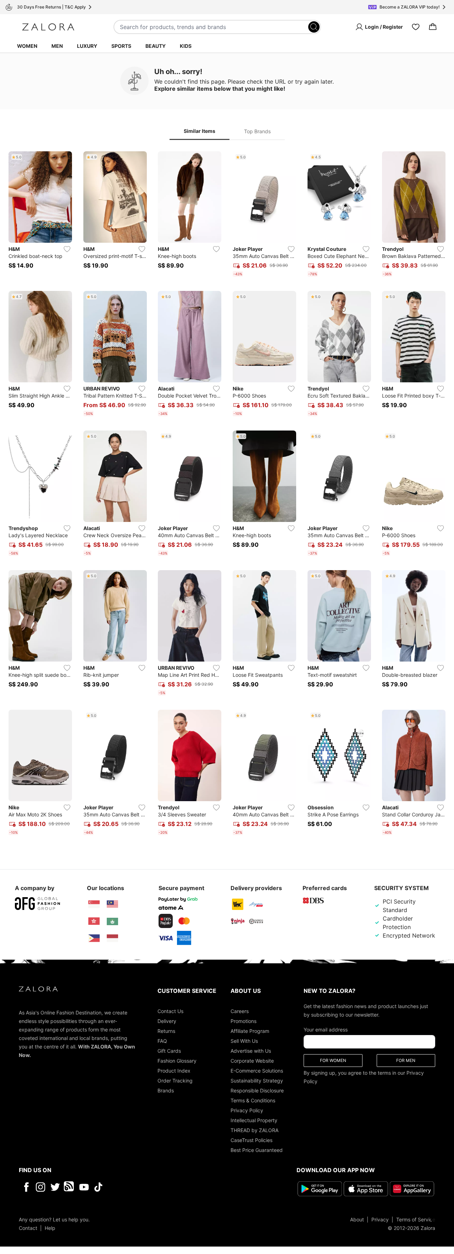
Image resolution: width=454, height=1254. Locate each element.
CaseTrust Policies (251, 1140)
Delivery (166, 1021)
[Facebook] (26, 1187)
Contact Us (170, 1011)
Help (50, 1228)
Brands (165, 1090)
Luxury (87, 46)
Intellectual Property (254, 1120)
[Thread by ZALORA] (69, 1187)
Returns (166, 1031)
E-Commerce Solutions (257, 1071)
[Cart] (432, 27)
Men (57, 46)
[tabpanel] (227, 494)
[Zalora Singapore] (94, 904)
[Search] (314, 27)
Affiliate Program (250, 1031)
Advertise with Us (251, 1051)
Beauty (155, 46)
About (357, 1219)
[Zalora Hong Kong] (94, 921)
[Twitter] (55, 1187)
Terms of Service (415, 1219)
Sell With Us (244, 1041)
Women (27, 46)
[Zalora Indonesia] (112, 938)
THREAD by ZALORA (254, 1130)
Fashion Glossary (176, 1061)
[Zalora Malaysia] (112, 904)
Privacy (380, 1219)
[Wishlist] (415, 27)
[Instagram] (40, 1187)
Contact (28, 1228)
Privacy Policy (247, 1110)
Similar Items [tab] (199, 131)
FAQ (162, 1041)
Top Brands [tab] (257, 131)
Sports (121, 46)
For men (405, 1060)
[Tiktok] (144, 1187)
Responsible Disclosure (257, 1090)
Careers (240, 1011)
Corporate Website (252, 1061)
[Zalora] (48, 26)
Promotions (243, 1021)
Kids (186, 46)
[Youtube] (84, 1187)
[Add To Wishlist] (67, 249)
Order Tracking (175, 1081)
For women (333, 1060)
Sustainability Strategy (257, 1081)
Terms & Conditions (253, 1100)
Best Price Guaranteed (257, 1150)
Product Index (173, 1071)
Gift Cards (169, 1051)
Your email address (326, 1030)
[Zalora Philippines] (94, 938)
